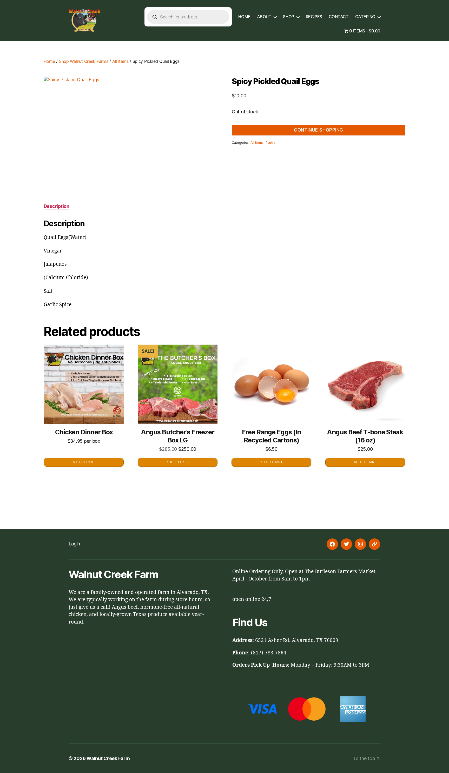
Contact (339, 16)
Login (74, 543)
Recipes (314, 16)
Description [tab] (56, 206)
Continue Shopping (318, 130)
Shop (288, 16)
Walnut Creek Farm (108, 758)
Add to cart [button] (84, 462)
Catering (365, 16)
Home (244, 16)
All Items (120, 61)
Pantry (270, 143)
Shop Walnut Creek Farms (83, 61)
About (264, 16)
